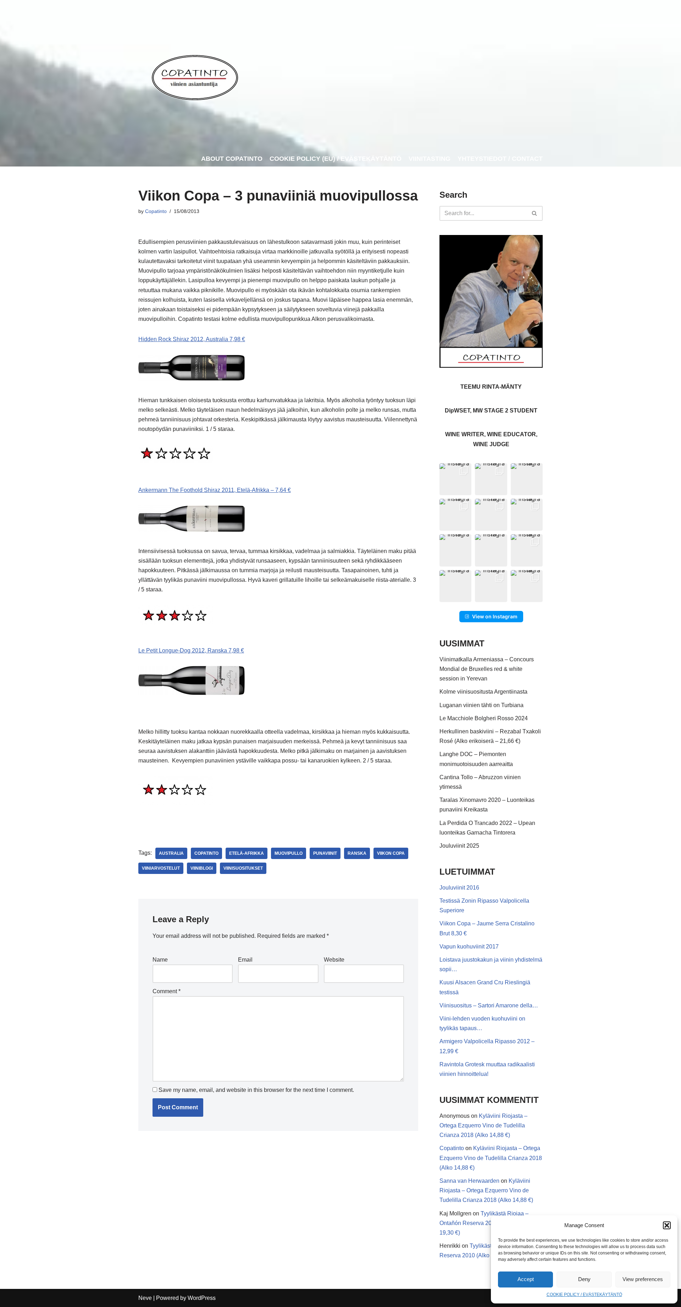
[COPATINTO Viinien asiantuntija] (194, 75)
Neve (145, 1298)
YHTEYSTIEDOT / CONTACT (500, 158)
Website (334, 960)
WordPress (202, 1298)
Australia (171, 853)
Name (160, 960)
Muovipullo (289, 853)
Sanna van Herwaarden (469, 1181)
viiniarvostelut (161, 868)
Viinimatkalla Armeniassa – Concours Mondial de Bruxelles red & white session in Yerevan (486, 669)
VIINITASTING (429, 158)
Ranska (357, 853)
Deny (584, 1279)
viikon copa (391, 853)
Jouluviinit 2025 (459, 846)
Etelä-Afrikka (246, 853)
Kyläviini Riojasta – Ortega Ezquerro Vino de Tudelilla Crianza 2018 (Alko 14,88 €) (483, 1125)
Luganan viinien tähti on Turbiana (481, 705)
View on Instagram (494, 616)
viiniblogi (201, 868)
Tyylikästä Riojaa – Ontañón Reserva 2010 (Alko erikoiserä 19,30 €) (489, 1223)
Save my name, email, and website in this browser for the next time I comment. (256, 1090)
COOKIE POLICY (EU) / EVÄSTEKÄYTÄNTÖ (336, 158)
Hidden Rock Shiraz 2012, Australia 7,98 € (191, 339)
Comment (167, 991)
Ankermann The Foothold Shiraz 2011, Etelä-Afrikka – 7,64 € (214, 490)
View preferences (642, 1279)
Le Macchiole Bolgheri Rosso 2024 (483, 718)
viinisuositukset (243, 868)
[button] (666, 1225)
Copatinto (156, 211)
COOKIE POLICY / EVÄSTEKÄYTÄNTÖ (584, 1294)
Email (245, 960)
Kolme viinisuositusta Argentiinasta (483, 692)
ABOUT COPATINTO (231, 158)
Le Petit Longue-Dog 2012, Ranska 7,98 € (191, 650)
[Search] (535, 213)
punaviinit (325, 853)
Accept (525, 1279)
